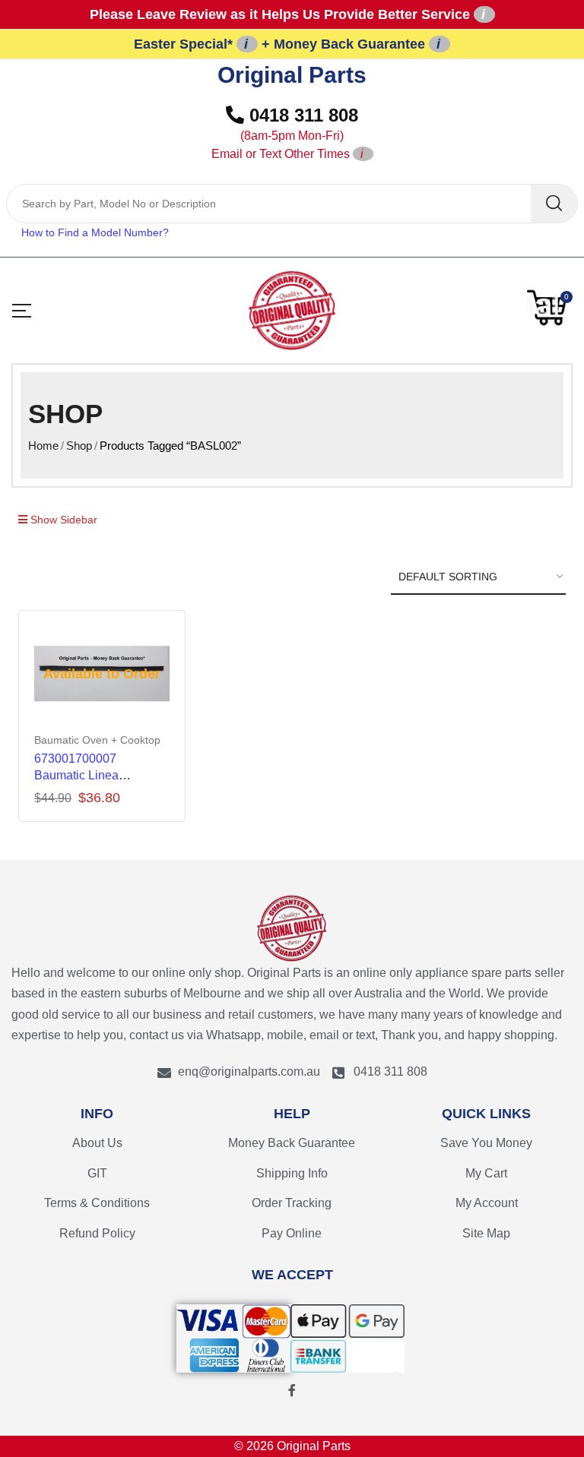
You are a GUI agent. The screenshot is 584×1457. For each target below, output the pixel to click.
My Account (486, 1202)
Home (43, 445)
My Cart (486, 1173)
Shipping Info (292, 1173)
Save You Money (486, 1142)
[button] (550, 307)
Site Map (486, 1233)
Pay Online (292, 1233)
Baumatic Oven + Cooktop (97, 740)
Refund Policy (97, 1233)
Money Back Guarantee (291, 1142)
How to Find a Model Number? (95, 232)
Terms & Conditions (97, 1202)
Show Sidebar (62, 520)
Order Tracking (292, 1202)
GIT (97, 1173)
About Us (97, 1142)
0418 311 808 (285, 132)
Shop (79, 445)
